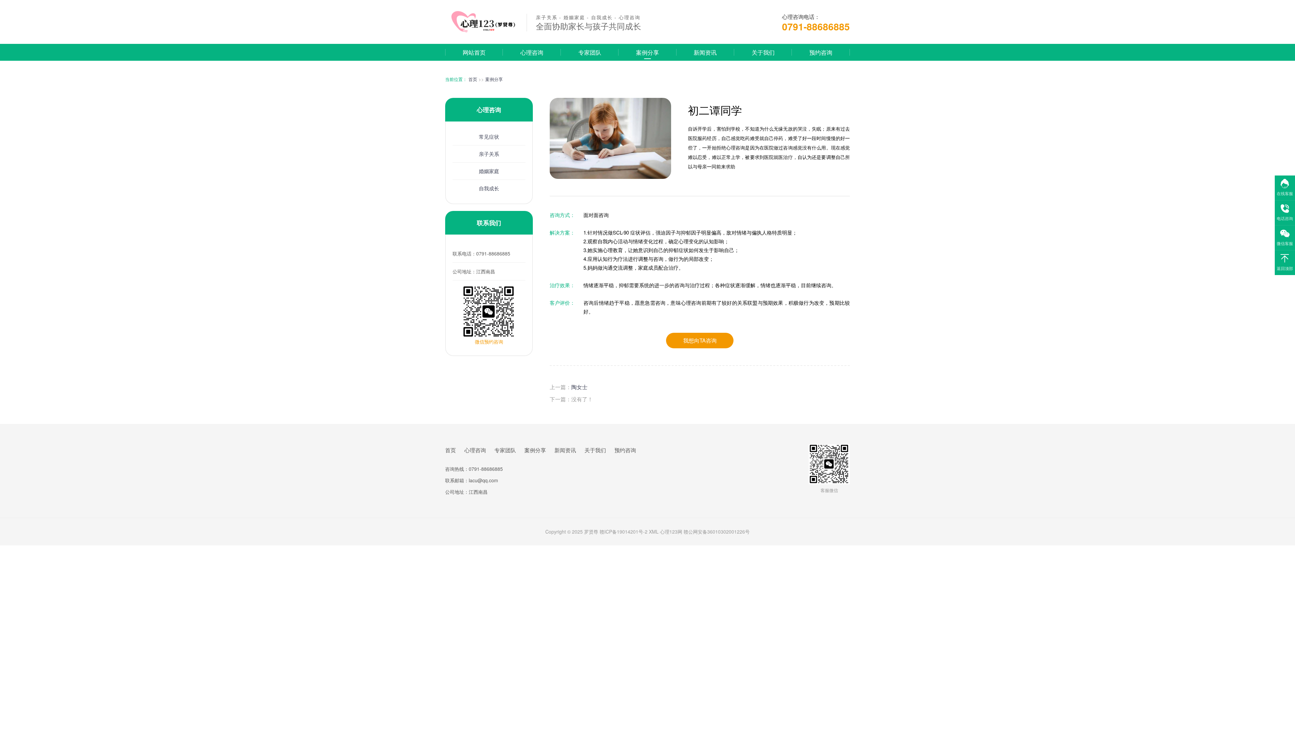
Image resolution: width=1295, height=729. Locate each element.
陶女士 (579, 387)
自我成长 (489, 188)
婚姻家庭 (489, 170)
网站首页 (474, 52)
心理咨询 (531, 52)
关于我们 (763, 52)
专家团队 (589, 52)
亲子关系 (489, 153)
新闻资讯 (705, 52)
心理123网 (671, 531)
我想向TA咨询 (700, 340)
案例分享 (647, 52)
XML (654, 531)
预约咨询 (820, 52)
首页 (472, 79)
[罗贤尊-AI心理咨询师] (481, 31)
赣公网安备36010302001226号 (717, 531)
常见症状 (489, 136)
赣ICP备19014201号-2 (624, 531)
